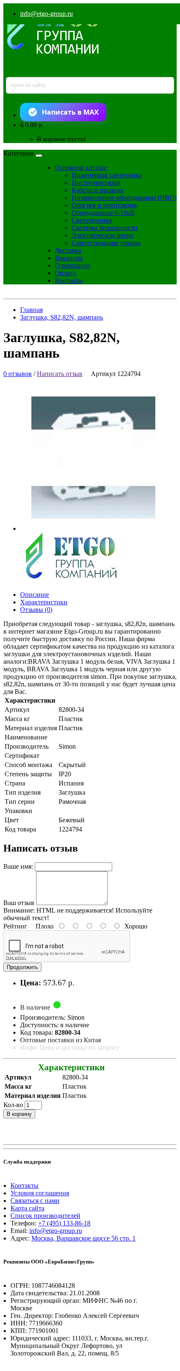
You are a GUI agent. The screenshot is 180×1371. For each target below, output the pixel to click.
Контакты (69, 280)
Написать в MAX (70, 112)
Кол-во (13, 1104)
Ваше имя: (18, 866)
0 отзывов (17, 373)
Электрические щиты (102, 235)
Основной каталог (81, 167)
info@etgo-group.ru (46, 13)
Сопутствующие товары (106, 242)
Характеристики (43, 602)
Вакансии (69, 257)
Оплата (65, 272)
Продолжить (22, 967)
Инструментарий (96, 182)
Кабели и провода (97, 190)
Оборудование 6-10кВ (103, 212)
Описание (34, 594)
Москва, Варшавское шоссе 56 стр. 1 (83, 1238)
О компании (72, 265)
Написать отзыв (59, 373)
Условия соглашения (39, 1193)
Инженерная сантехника (107, 175)
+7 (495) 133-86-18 (64, 1223)
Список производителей (45, 1215)
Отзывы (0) (36, 609)
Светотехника (92, 220)
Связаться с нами (34, 1200)
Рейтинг (15, 926)
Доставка (68, 250)
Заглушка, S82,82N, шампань (61, 317)
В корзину (19, 1114)
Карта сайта (27, 1208)
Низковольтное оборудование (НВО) (124, 197)
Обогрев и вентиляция (104, 205)
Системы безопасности (105, 227)
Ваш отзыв (18, 902)
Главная (31, 309)
